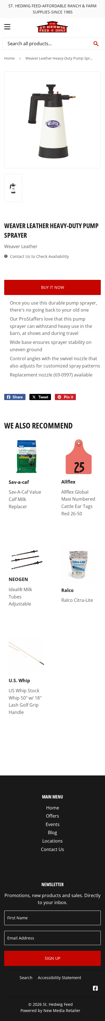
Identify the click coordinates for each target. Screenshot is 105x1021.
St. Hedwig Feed (58, 1004)
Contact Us (52, 849)
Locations (52, 841)
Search (26, 977)
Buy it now (52, 287)
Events (53, 824)
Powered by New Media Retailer (50, 1010)
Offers (52, 816)
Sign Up (52, 958)
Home (9, 58)
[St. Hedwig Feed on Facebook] (95, 989)
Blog (52, 832)
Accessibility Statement (59, 977)
